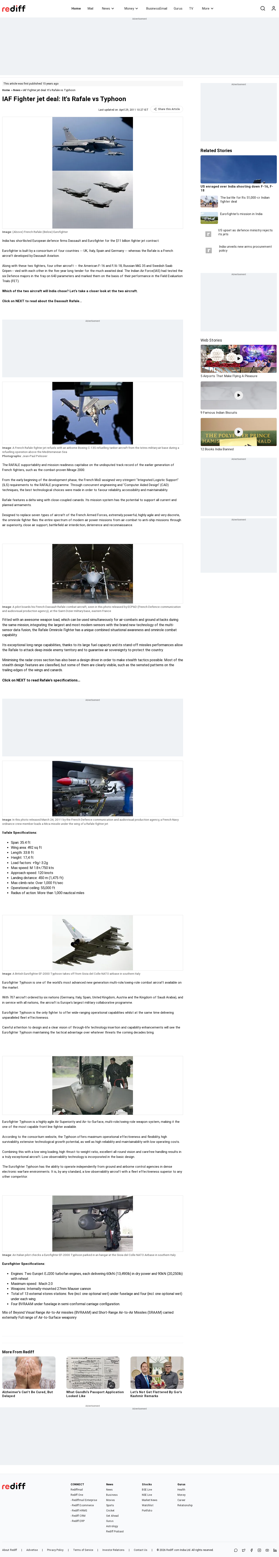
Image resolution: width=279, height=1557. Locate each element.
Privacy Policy (55, 1550)
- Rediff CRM (78, 1515)
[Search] (262, 8)
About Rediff (9, 1550)
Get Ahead (112, 1515)
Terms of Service (83, 1550)
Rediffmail (77, 1489)
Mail (90, 8)
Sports (110, 1505)
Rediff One (77, 1494)
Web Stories (211, 340)
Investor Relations (113, 1550)
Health (181, 1489)
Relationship (184, 1505)
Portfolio (147, 1510)
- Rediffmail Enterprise (84, 1500)
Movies (110, 1500)
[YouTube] (267, 1551)
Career (181, 1500)
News (106, 8)
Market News (149, 1500)
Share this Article (169, 109)
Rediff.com (172, 1550)
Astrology (112, 1526)
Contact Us (140, 1550)
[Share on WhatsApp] (236, 1551)
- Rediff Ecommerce (82, 1505)
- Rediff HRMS (79, 1510)
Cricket (110, 1510)
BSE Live (147, 1489)
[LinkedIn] (275, 1551)
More (205, 8)
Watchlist (147, 1505)
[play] (238, 358)
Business (112, 1494)
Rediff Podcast (115, 1531)
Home (76, 8)
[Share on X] (243, 1551)
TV (191, 8)
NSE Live (147, 1494)
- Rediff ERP (78, 1521)
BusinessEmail (156, 8)
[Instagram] (259, 1551)
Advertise (32, 1550)
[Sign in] (273, 8)
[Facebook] (251, 1551)
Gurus (178, 8)
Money (129, 8)
